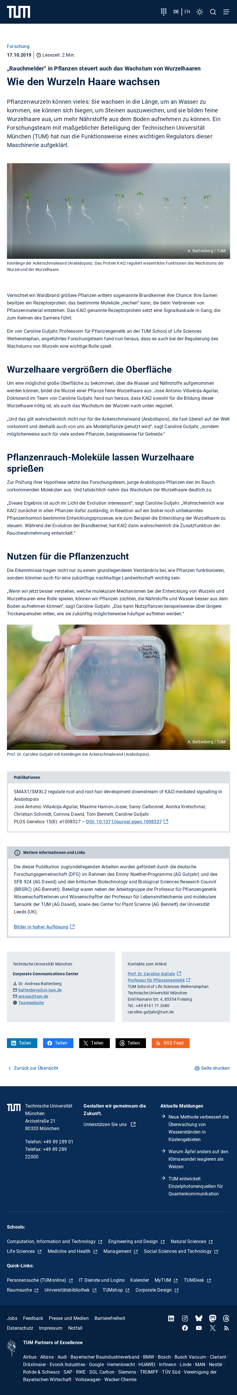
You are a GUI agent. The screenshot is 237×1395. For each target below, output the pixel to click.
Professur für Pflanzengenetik (156, 980)
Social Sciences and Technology (178, 1251)
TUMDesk (194, 1280)
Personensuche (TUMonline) (37, 1280)
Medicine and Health (70, 1251)
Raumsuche (20, 1290)
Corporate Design (154, 1290)
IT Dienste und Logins (102, 1280)
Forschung (18, 46)
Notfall (75, 1328)
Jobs (12, 1318)
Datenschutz (20, 1328)
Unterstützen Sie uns (106, 1124)
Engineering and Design (133, 1241)
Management (117, 1251)
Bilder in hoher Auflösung (41, 927)
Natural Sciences (189, 1241)
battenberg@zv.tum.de (40, 990)
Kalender (139, 1280)
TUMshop (113, 1290)
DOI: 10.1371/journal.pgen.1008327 (124, 821)
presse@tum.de (33, 996)
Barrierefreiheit (110, 1318)
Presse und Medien (68, 1318)
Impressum (50, 1328)
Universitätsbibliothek (68, 1290)
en (187, 11)
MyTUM (163, 1280)
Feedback (33, 1318)
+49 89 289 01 (58, 1142)
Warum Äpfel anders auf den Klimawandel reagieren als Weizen (198, 1159)
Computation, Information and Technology (52, 1241)
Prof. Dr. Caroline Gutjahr (151, 974)
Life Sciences (21, 1251)
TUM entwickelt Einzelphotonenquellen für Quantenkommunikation (196, 1186)
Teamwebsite (31, 1002)
